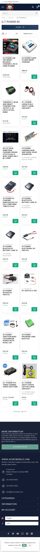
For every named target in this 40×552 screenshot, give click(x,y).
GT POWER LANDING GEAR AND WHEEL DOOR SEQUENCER (29, 151)
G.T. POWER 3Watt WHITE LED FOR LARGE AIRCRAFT (28, 386)
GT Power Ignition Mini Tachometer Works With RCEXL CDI (9, 339)
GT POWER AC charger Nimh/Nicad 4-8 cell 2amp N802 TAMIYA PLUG (10, 202)
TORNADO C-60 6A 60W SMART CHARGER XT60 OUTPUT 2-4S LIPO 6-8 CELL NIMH (10, 107)
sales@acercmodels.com (14, 492)
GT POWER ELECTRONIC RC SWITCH (28, 248)
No (30, 545)
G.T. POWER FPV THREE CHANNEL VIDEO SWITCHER (10, 385)
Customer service (20, 447)
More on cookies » (20, 548)
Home (4, 18)
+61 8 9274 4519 (12, 486)
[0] (37, 7)
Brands (11, 18)
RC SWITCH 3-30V (29, 291)
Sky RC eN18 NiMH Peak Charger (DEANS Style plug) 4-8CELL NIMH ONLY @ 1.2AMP (10, 153)
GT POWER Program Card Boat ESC (28, 337)
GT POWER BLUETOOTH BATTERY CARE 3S (29, 200)
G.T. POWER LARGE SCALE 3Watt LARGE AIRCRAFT (28, 105)
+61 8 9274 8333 (12, 480)
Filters (19, 27)
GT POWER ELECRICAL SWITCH (7, 292)
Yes (24, 545)
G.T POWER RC (21, 18)
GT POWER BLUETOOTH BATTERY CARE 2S (10, 248)
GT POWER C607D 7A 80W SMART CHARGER (29, 60)
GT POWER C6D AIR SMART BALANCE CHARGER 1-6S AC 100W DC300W (10, 62)
